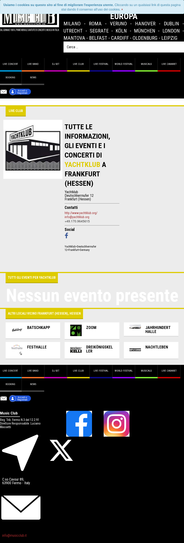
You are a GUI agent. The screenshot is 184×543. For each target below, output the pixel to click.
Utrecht (73, 31)
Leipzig (169, 38)
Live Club (78, 64)
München (144, 31)
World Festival (124, 64)
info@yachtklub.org (77, 217)
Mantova (74, 38)
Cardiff (120, 38)
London (171, 31)
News (33, 77)
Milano (72, 23)
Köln (121, 31)
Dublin (171, 23)
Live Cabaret (169, 64)
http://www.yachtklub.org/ (81, 213)
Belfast (98, 38)
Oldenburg (145, 38)
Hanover (145, 23)
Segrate (99, 31)
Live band (33, 64)
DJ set (55, 64)
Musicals (146, 64)
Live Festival (101, 64)
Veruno (118, 23)
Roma (95, 23)
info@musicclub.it (14, 535)
